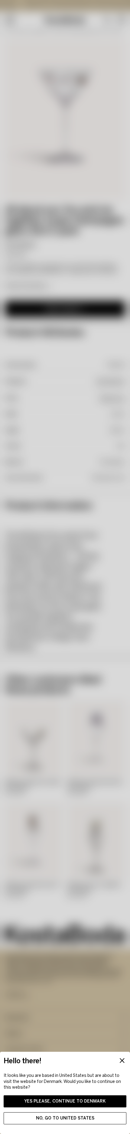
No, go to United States (65, 1118)
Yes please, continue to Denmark (65, 1101)
